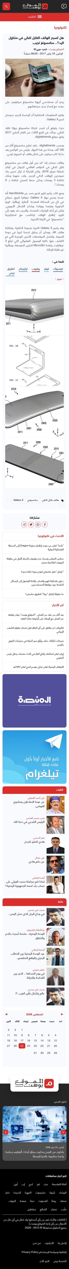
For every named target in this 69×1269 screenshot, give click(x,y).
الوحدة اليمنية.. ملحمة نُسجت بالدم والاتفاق (25, 935)
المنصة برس (59, 1260)
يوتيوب (36, 268)
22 (42, 1045)
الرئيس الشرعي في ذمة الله (29, 821)
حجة (32, 1200)
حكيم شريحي (39, 969)
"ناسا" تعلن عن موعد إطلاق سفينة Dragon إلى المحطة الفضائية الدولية (36, 547)
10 (15, 1034)
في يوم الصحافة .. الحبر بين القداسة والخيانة (29, 975)
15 (35, 1040)
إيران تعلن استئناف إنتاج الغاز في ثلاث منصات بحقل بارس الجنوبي (35, 655)
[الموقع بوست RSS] (51, 1234)
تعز (38, 1183)
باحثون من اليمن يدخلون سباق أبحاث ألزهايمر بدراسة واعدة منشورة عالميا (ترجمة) (35, 1154)
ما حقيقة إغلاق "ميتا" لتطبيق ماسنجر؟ (44, 593)
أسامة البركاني (38, 949)
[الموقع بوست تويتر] (61, 1234)
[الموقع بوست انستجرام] (54, 1234)
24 (28, 1045)
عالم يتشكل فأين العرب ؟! (30, 993)
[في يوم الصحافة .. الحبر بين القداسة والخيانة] (55, 976)
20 (55, 1045)
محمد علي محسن (36, 909)
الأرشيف (49, 1242)
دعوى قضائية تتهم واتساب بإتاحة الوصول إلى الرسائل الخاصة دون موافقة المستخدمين (37, 582)
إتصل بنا (62, 1242)
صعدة (23, 1200)
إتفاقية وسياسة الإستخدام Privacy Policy (44, 1251)
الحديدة (17, 1192)
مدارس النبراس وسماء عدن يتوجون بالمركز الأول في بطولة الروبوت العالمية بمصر (35, 560)
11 (8, 1034)
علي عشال (40, 857)
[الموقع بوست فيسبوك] (64, 1234)
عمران (54, 1209)
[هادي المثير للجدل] (55, 845)
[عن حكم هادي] (55, 865)
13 (48, 1040)
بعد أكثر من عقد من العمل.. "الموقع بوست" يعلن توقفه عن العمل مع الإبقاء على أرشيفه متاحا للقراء (36, 616)
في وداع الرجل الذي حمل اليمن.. (27, 913)
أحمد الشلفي (38, 877)
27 (8, 1045)
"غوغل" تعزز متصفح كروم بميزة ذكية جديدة (42, 571)
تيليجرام (23, 268)
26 (15, 1045)
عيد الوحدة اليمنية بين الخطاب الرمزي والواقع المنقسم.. (28, 955)
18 (15, 1040)
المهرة (28, 1192)
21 (48, 1045)
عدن (46, 1183)
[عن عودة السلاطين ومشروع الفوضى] (55, 805)
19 (8, 1040)
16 (28, 1040)
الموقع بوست (56, 48)
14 (42, 1040)
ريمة (54, 1200)
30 (42, 1052)
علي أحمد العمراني (36, 797)
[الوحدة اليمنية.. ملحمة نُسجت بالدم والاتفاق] (55, 937)
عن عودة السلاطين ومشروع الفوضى (29, 803)
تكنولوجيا (60, 28)
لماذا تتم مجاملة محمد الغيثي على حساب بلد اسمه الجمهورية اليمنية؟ (25, 883)
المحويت (43, 1200)
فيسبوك (58, 268)
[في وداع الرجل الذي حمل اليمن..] (55, 917)
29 (48, 1052)
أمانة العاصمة (59, 1183)
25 (21, 1045)
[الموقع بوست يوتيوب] (58, 1234)
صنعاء (63, 1200)
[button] (63, 1132)
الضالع (43, 1209)
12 (55, 1040)
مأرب (63, 1209)
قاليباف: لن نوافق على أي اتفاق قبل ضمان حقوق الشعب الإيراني (35, 629)
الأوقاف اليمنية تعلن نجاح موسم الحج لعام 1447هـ (38, 666)
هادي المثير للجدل (34, 841)
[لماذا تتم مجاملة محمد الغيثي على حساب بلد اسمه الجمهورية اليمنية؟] (55, 885)
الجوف (12, 1200)
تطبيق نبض (11, 270)
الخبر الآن (44, 1260)
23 (35, 1045)
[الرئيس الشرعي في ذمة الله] (55, 825)
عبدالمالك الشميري (36, 929)
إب (23, 1183)
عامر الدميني (39, 837)
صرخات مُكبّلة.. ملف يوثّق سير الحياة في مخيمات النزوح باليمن (36, 642)
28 (55, 1052)
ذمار (7, 1192)
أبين (16, 1183)
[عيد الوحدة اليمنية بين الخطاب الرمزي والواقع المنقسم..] (55, 956)
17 (21, 1040)
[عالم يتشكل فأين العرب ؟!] (55, 996)
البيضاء (62, 1192)
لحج (31, 1183)
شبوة (52, 1192)
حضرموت (41, 1192)
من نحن (37, 1242)
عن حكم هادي (37, 861)
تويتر (46, 268)
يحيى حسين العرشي (35, 817)
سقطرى (31, 1209)
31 (35, 1052)
